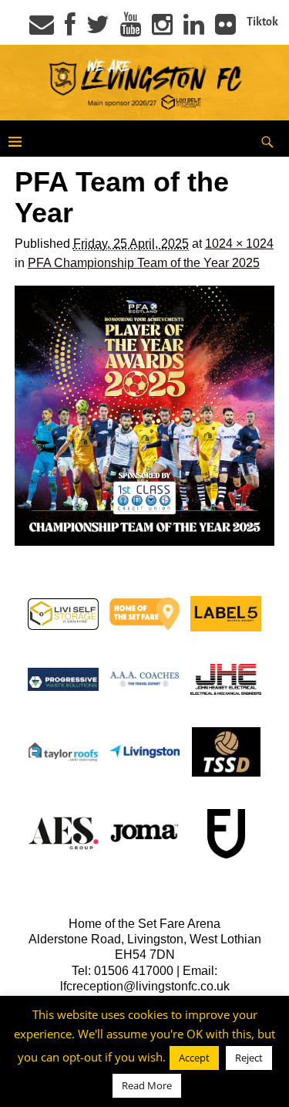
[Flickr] (225, 29)
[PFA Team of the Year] (145, 416)
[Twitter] (97, 29)
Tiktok (262, 21)
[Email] (41, 29)
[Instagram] (162, 29)
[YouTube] (130, 29)
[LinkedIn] (193, 29)
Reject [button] (249, 1058)
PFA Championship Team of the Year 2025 (144, 262)
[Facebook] (70, 29)
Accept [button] (194, 1058)
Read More (147, 1085)
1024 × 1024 (239, 243)
